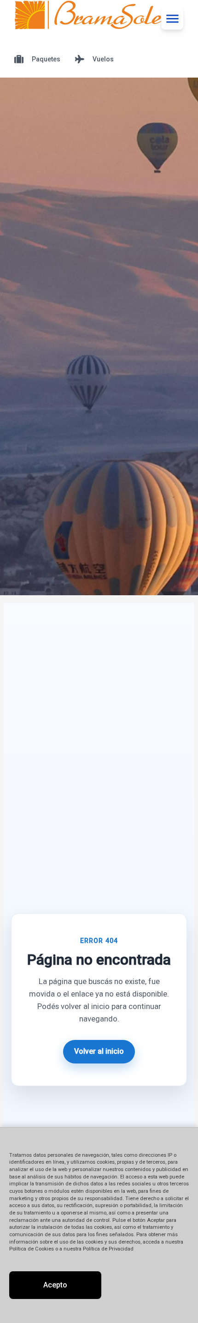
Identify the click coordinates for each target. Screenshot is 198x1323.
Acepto (55, 1285)
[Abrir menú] (172, 18)
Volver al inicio (99, 1051)
